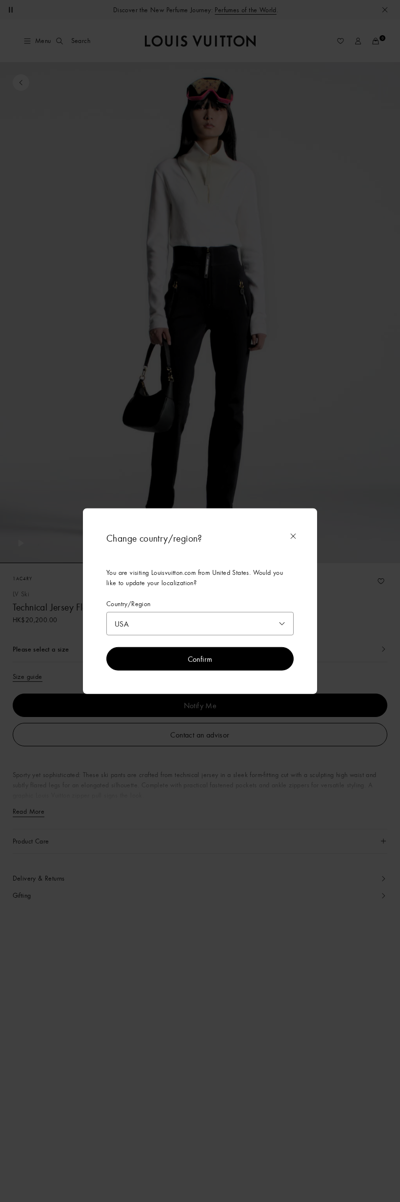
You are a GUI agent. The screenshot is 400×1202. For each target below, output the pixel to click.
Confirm (200, 659)
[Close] (293, 535)
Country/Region (128, 603)
